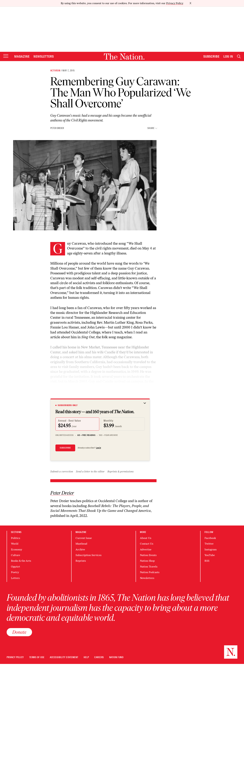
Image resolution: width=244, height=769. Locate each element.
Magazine (22, 56)
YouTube (209, 555)
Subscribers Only (68, 405)
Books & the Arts (21, 560)
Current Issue (84, 538)
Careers (99, 657)
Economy (16, 549)
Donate (19, 632)
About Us (145, 538)
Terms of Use (36, 657)
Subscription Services (88, 555)
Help (86, 657)
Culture (15, 555)
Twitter (209, 543)
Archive (80, 549)
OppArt (15, 566)
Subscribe (211, 56)
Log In (228, 56)
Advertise (145, 549)
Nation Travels (148, 566)
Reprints (81, 560)
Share (150, 128)
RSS (206, 560)
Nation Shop (147, 560)
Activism (55, 70)
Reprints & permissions (120, 471)
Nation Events (148, 555)
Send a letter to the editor (90, 471)
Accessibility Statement (64, 657)
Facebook (210, 538)
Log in (98, 447)
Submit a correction (61, 471)
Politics (15, 538)
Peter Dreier (57, 128)
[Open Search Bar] (239, 56)
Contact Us (146, 543)
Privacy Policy (174, 3)
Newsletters (44, 56)
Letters (15, 578)
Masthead (81, 543)
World (14, 543)
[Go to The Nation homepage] (124, 56)
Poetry (15, 572)
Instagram (210, 549)
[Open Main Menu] (5, 56)
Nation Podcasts (149, 572)
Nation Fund (116, 657)
